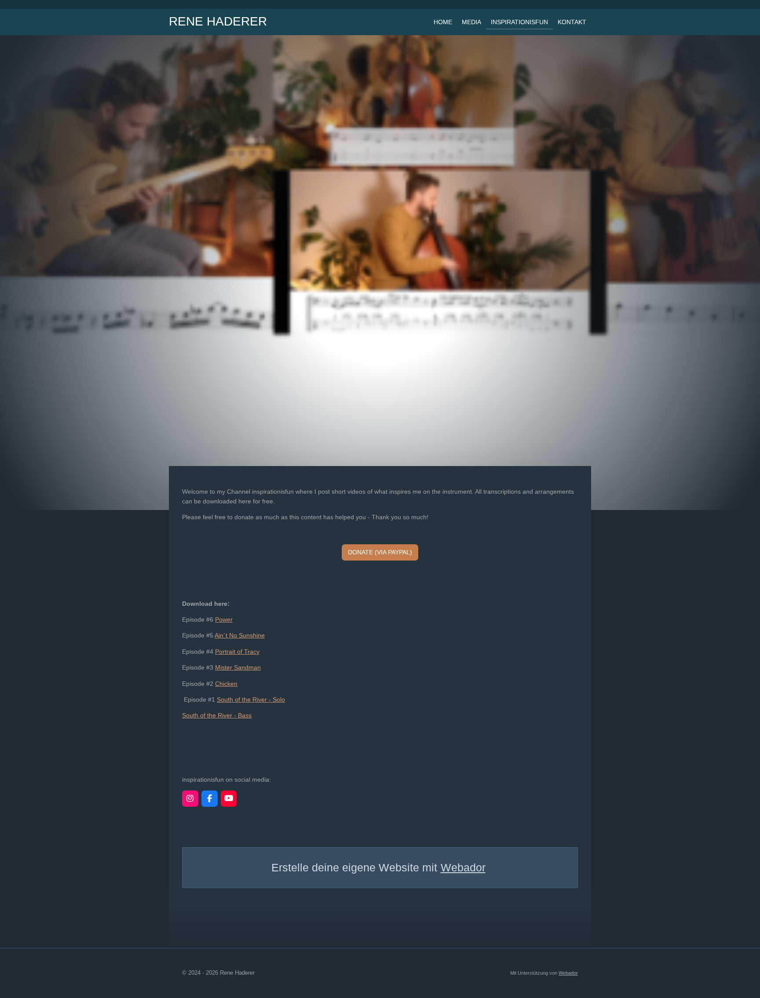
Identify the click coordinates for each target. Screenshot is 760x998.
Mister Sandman (238, 667)
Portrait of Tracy (237, 651)
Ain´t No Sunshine (240, 635)
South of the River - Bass (217, 715)
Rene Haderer (218, 21)
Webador (463, 867)
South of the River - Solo (251, 699)
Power (224, 619)
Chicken (226, 683)
